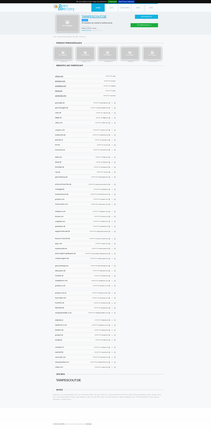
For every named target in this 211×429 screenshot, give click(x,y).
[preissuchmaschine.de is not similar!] (115, 184)
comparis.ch (104, 347)
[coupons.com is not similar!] (115, 130)
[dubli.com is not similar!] (115, 157)
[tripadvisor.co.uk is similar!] (109, 325)
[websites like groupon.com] (85, 53)
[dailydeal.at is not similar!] (115, 320)
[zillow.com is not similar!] (115, 122)
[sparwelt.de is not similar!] (115, 352)
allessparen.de (104, 270)
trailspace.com (104, 211)
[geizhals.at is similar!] (109, 140)
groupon (113, 81)
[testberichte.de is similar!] (109, 135)
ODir (64, 7)
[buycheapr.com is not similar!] (115, 297)
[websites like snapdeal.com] (107, 53)
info (151, 8)
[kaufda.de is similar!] (109, 340)
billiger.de (105, 117)
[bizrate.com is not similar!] (115, 216)
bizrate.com (104, 216)
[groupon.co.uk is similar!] (109, 285)
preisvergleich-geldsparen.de (100, 253)
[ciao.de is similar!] (109, 172)
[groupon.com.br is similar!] (109, 293)
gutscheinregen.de (103, 265)
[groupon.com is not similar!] (115, 199)
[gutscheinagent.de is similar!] (109, 107)
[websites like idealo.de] (130, 53)
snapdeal (113, 85)
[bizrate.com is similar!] (109, 216)
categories (124, 8)
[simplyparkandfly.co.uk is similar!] (109, 312)
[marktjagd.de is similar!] (109, 189)
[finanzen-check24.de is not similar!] (115, 238)
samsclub (113, 95)
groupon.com (86, 61)
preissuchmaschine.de (102, 184)
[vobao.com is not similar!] (115, 367)
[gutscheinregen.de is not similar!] (115, 265)
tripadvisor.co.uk (103, 325)
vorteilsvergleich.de (102, 258)
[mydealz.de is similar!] (109, 275)
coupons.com (104, 130)
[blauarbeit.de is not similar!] (115, 307)
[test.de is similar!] (109, 145)
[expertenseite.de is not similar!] (115, 248)
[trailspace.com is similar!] (109, 211)
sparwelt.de (105, 352)
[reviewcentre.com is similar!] (109, 204)
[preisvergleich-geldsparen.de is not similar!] (115, 253)
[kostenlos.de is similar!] (109, 303)
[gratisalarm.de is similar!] (109, 226)
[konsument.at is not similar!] (115, 150)
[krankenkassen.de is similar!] (109, 194)
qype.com (105, 243)
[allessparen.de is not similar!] (115, 270)
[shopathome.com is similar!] (109, 280)
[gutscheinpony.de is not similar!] (115, 177)
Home (98, 8)
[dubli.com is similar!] (109, 157)
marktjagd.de (104, 189)
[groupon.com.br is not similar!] (115, 293)
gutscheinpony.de (103, 177)
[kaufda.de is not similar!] (115, 340)
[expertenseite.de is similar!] (109, 248)
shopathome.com (103, 280)
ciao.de (106, 172)
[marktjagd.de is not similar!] (115, 189)
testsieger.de (104, 167)
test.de (106, 145)
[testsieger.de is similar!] (109, 167)
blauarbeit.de (104, 307)
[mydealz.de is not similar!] (115, 275)
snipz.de (105, 112)
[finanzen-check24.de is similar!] (109, 238)
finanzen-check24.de (102, 238)
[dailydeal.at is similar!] (109, 320)
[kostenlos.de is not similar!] (115, 303)
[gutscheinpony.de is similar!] (109, 177)
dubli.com (105, 157)
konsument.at (104, 150)
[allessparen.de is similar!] (109, 270)
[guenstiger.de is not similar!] (115, 102)
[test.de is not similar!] (115, 145)
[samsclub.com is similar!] (109, 357)
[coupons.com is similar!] (109, 130)
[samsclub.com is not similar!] (115, 357)
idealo (114, 90)
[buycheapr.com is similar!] (109, 297)
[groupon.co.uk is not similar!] (115, 285)
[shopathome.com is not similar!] (115, 280)
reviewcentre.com (103, 204)
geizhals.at (105, 140)
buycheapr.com (103, 297)
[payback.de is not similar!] (115, 330)
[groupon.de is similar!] (109, 335)
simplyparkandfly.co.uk (101, 312)
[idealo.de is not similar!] (115, 162)
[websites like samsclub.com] (152, 53)
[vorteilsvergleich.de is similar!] (109, 258)
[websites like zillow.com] (63, 53)
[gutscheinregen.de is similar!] (109, 265)
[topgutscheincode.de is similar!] (109, 231)
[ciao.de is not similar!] (115, 172)
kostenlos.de (104, 302)
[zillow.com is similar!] (109, 122)
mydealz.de (105, 275)
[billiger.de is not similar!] (115, 117)
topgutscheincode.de (102, 231)
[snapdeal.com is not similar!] (115, 221)
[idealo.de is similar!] (109, 162)
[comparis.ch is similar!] (109, 347)
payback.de (104, 330)
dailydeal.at (105, 320)
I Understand (112, 1)
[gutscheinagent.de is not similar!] (115, 107)
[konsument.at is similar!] (109, 150)
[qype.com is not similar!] (115, 243)
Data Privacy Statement (126, 1)
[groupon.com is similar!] (109, 199)
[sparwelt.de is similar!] (109, 352)
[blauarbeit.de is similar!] (109, 307)
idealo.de (131, 61)
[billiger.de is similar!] (109, 117)
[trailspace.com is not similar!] (115, 211)
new (138, 8)
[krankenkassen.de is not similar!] (115, 194)
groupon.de (105, 335)
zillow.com (64, 61)
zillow (114, 76)
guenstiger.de (104, 102)
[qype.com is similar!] (109, 243)
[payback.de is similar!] (109, 330)
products (84, 20)
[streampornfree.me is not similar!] (115, 362)
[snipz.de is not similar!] (115, 112)
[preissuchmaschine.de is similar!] (109, 184)
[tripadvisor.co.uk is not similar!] (115, 325)
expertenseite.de (103, 248)
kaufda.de (105, 340)
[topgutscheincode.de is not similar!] (115, 231)
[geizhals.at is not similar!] (115, 140)
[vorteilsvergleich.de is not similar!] (115, 258)
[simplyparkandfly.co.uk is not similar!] (115, 312)
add (111, 8)
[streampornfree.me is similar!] (109, 362)
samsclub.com (153, 61)
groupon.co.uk (104, 285)
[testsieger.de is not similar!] (115, 167)
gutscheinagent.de (103, 107)
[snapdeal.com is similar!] (109, 221)
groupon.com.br (103, 293)
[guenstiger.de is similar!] (109, 102)
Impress (82, 424)
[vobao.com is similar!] (109, 367)
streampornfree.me (102, 362)
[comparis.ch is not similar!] (115, 347)
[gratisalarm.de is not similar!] (115, 226)
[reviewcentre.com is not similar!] (115, 204)
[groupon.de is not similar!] (115, 335)
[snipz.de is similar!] (109, 112)
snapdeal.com (108, 61)
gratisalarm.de (104, 226)
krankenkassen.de (103, 194)
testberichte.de (104, 135)
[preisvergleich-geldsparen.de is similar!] (109, 253)
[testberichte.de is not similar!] (115, 135)
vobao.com (105, 367)
